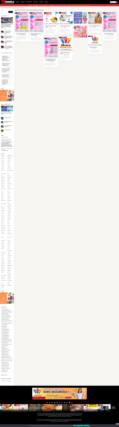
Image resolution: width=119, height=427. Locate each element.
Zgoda (74, 425)
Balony (54, 416)
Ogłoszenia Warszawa (74, 419)
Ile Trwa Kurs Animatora (5, 319)
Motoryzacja (9, 205)
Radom (2, 237)
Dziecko (2, 163)
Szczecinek (2, 253)
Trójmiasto (63, 415)
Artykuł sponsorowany (66, 54)
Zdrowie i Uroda (45, 5)
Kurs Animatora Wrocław (5, 336)
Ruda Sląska (2, 240)
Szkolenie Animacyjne (5, 353)
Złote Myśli (9, 277)
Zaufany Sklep (47, 415)
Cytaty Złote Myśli (8, 316)
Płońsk (8, 223)
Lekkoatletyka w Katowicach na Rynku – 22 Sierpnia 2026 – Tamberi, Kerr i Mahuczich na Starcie (6, 58)
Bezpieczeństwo (10, 155)
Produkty (9, 230)
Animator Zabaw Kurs (5, 313)
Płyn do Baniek (77, 420)
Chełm (2, 160)
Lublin (8, 193)
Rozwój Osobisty (10, 237)
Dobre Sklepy (68, 413)
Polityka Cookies (86, 425)
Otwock (2, 218)
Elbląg (8, 163)
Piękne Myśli (4, 350)
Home (17, 2)
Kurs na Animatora (4, 342)
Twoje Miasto (69, 416)
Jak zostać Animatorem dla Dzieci (6, 323)
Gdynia (2, 168)
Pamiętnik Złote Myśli (5, 348)
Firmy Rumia (58, 420)
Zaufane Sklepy (42, 414)
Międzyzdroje (3, 200)
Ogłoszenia (87, 5)
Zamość (2, 272)
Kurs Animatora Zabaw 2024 (21, 33)
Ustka (2, 260)
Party (1, 220)
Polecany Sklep (58, 413)
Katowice (4, 18)
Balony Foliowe (57, 416)
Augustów (2, 155)
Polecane (35, 2)
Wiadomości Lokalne (68, 415)
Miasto (61, 5)
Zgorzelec (9, 275)
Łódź (8, 195)
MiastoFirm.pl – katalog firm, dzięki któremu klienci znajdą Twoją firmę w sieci (8, 37)
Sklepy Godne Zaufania (51, 413)
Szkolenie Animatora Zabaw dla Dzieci (6, 358)
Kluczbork (2, 183)
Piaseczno (2, 222)
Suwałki (2, 248)
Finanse (2, 165)
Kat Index (23, 2)
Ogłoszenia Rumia (60, 419)
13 (5, 123)
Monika (6, 28)
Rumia (8, 240)
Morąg (8, 203)
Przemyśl (9, 232)
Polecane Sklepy (63, 413)
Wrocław (9, 267)
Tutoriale (2, 258)
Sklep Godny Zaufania (74, 414)
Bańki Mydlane (50, 416)
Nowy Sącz (9, 208)
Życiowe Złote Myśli (5, 371)
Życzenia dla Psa (3, 280)
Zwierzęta (2, 278)
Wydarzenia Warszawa (46, 419)
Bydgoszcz (9, 158)
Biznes (65, 5)
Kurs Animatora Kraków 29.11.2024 (48, 409)
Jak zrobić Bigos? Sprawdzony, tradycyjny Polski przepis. (103, 410)
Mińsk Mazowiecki (3, 203)
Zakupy (83, 5)
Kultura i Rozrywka (3, 188)
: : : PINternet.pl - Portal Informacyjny (5, 7)
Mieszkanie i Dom (74, 5)
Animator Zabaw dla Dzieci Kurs (6, 310)
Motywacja (4, 347)
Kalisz (8, 180)
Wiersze (9, 263)
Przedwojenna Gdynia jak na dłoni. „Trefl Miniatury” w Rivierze (8, 42)
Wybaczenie (72, 409)
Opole (2, 215)
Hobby (8, 175)
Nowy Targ (9, 210)
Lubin (2, 193)
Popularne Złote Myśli (5, 351)
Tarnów (8, 253)
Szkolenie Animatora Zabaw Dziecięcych (7, 361)
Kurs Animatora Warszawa (5, 335)
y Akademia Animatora (93, 47)
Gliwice (8, 168)
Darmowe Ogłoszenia (65, 421)
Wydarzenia (57, 5)
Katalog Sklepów (60, 414)
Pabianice (9, 218)
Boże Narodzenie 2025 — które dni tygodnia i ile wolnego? (90, 410)
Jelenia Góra (2, 180)
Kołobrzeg (2, 185)
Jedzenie (9, 178)
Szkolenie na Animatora (5, 365)
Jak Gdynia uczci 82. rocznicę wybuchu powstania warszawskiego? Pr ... (7, 410)
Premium (2, 230)
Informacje (68, 5)
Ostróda (9, 215)
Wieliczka (2, 263)
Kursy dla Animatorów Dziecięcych (6, 344)
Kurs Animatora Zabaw (5, 338)
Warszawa (2, 262)
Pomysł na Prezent (18, 409)
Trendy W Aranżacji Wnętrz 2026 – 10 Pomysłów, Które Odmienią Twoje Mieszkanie (8, 47)
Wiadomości (9, 262)
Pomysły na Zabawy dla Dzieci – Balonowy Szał (34, 410)
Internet (2, 178)
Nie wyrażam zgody (80, 425)
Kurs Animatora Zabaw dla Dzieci (6, 339)
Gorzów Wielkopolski (10, 170)
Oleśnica (2, 213)
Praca (40, 5)
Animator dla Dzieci (59, 421)
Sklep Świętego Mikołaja (53, 415)
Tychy (8, 258)
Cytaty (3, 316)
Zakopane (2, 270)
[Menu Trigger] (111, 2)
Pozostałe (2, 227)
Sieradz (8, 243)
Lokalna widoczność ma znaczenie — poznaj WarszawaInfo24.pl (7, 32)
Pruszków (2, 232)
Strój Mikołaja (59, 415)
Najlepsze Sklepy (72, 413)
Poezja (8, 350)
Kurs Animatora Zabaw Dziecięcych (7, 341)
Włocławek (2, 267)
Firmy (8, 165)
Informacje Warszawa (67, 419)
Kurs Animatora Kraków (5, 332)
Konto (46, 2)
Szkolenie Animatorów (5, 362)
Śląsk (81, 413)
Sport (8, 247)
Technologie (9, 255)
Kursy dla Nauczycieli (5, 345)
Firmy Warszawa (46, 420)
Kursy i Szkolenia (35, 5)
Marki (2, 198)
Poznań (8, 225)
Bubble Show (56, 419)
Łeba (1, 195)
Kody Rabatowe (51, 5)
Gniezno (2, 170)
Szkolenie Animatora (5, 354)
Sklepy (2, 245)
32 (5, 118)
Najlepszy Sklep (45, 413)
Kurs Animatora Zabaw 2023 (109, 33)
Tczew (2, 255)
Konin (8, 185)
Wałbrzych (9, 260)
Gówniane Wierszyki (3, 173)
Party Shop (73, 415)
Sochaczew (2, 247)
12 (5, 127)
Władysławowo (9, 265)
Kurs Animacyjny (4, 326)
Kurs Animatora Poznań (5, 333)
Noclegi (79, 5)
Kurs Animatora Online (7, 117)
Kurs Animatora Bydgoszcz (6, 329)
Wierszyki (2, 265)
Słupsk (8, 245)
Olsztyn (8, 213)
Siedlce (2, 243)
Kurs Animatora (53, 421)
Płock (2, 223)
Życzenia (9, 278)
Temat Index (29, 2)
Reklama (41, 2)
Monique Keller (7, 48)
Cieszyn (9, 160)
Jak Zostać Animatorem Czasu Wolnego (7, 321)
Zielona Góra (2, 277)
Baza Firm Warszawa (64, 420)
